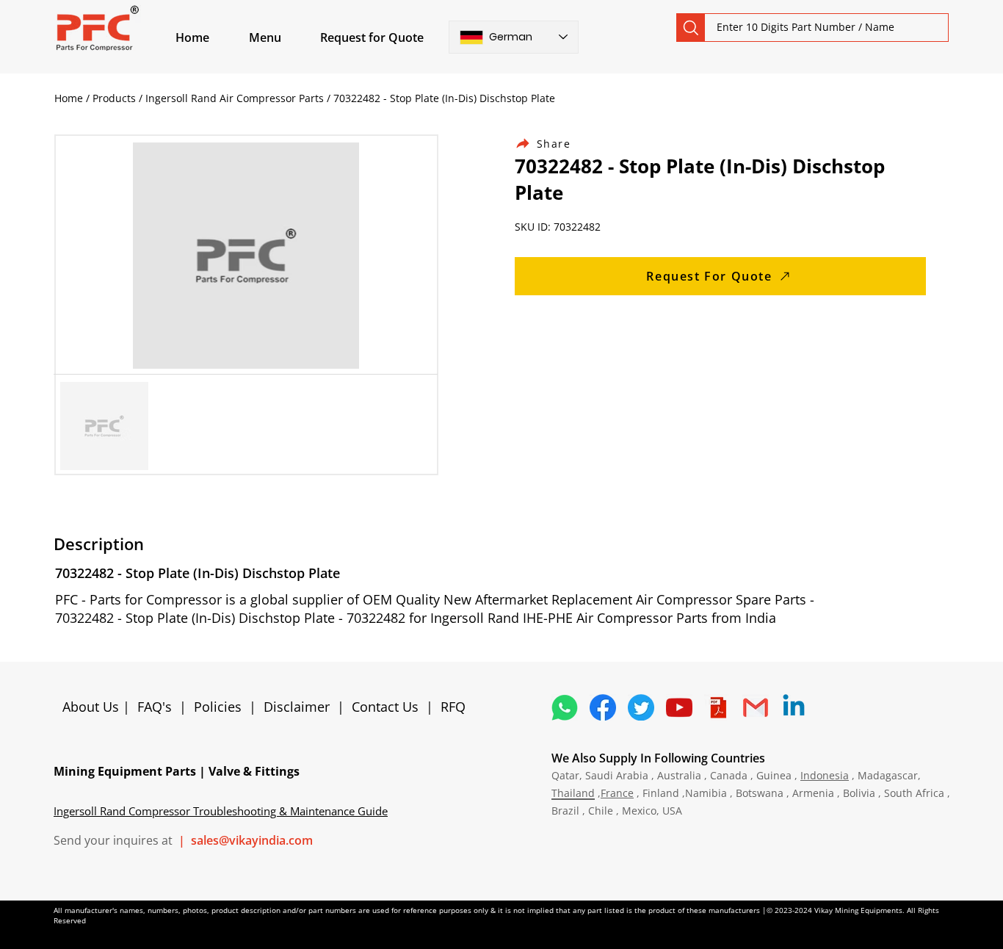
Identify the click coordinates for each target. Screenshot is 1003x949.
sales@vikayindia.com (252, 840)
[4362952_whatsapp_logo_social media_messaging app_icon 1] (564, 707)
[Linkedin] (794, 707)
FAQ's (154, 706)
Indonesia (824, 775)
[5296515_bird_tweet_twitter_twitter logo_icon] (641, 707)
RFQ (453, 706)
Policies (218, 706)
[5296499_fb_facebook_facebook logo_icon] (603, 707)
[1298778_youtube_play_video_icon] (679, 707)
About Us (92, 706)
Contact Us (385, 706)
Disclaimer (300, 706)
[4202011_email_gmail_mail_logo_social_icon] (755, 707)
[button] (282, 37)
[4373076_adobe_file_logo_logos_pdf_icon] (717, 707)
